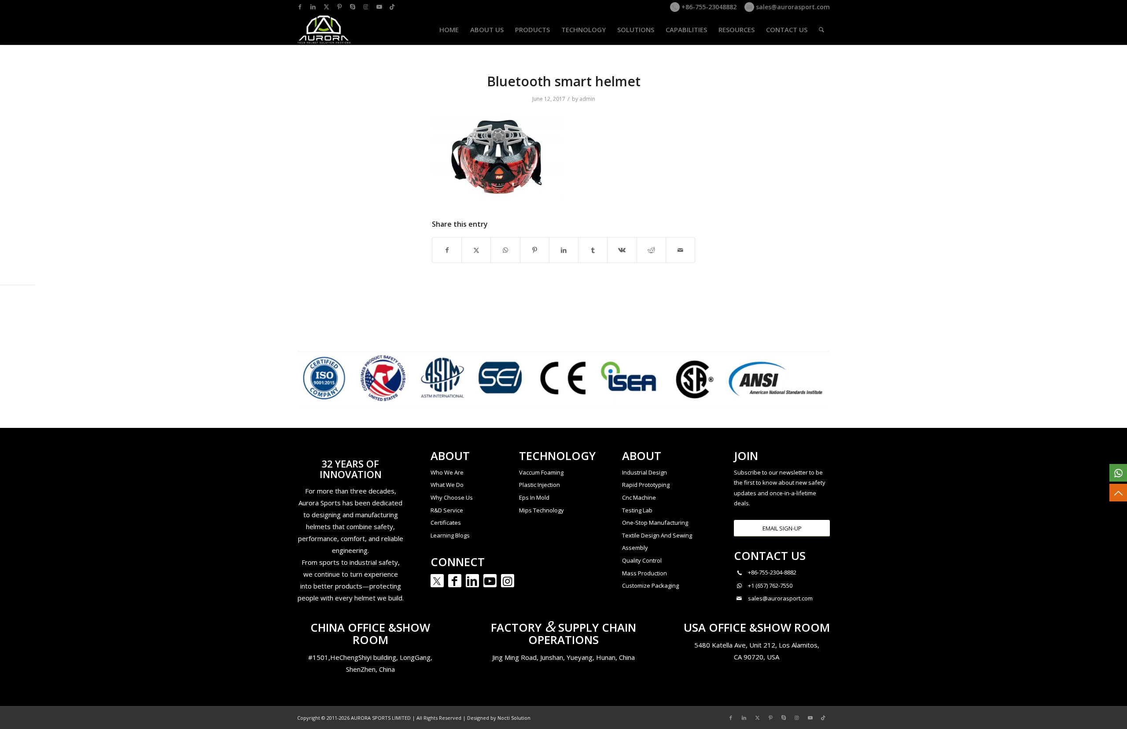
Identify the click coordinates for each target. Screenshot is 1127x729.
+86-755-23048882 (708, 7)
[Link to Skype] (352, 6)
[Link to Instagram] (365, 6)
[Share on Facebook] (446, 250)
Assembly (635, 548)
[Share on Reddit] (651, 250)
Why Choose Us (452, 497)
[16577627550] (1118, 473)
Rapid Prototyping (646, 485)
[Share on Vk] (622, 250)
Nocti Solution (513, 717)
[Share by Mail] (680, 250)
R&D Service (447, 510)
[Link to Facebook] (299, 6)
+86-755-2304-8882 (772, 572)
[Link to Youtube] (379, 6)
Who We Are (447, 472)
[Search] (821, 29)
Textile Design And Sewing (657, 535)
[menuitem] (449, 29)
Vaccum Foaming (541, 472)
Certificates (446, 522)
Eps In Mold (534, 497)
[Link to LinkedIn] (313, 6)
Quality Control (642, 560)
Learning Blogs (450, 535)
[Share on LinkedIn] (563, 250)
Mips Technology (541, 510)
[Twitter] (437, 580)
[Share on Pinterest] (534, 250)
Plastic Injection (539, 485)
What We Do (447, 485)
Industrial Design (644, 472)
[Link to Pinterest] (339, 6)
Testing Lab (637, 510)
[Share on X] (476, 250)
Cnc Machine (639, 497)
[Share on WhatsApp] (505, 250)
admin (587, 99)
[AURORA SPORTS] (324, 29)
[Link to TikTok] (392, 6)
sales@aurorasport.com (792, 7)
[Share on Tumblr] (592, 250)
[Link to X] (326, 6)
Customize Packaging (650, 585)
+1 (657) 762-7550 (770, 585)
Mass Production (644, 573)
